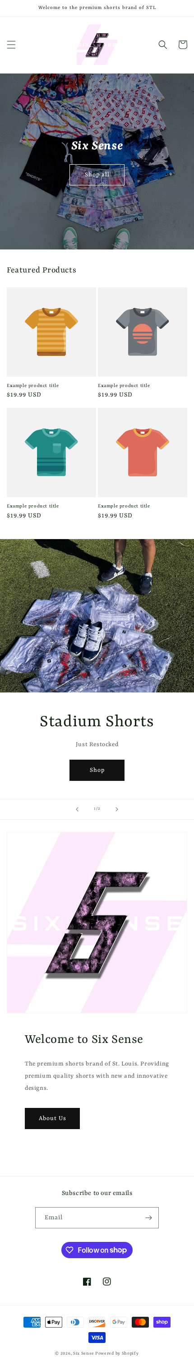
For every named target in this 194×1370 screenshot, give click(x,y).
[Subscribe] (148, 1217)
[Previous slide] (77, 809)
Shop (97, 769)
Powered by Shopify (117, 1353)
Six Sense (83, 1353)
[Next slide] (117, 809)
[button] (11, 45)
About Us (52, 1118)
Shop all (97, 174)
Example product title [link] (33, 385)
